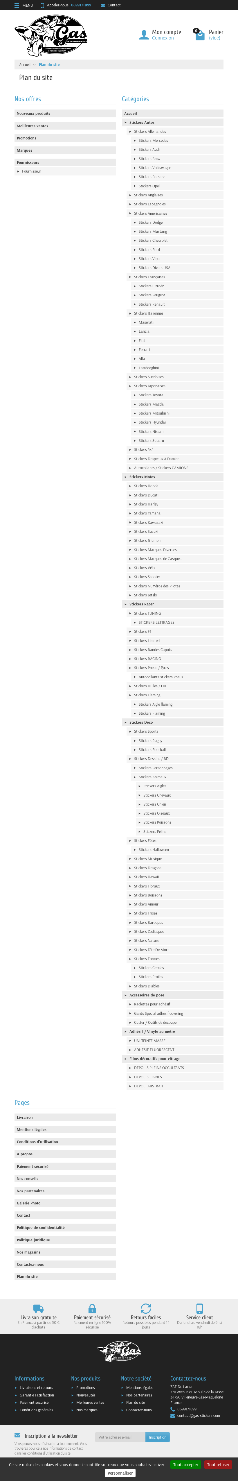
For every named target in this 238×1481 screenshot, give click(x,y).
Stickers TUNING (147, 613)
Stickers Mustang (153, 231)
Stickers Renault (152, 304)
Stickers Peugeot (152, 294)
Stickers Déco (141, 722)
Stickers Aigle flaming (155, 704)
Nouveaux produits (33, 113)
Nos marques (87, 1409)
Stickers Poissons (157, 822)
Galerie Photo (28, 1203)
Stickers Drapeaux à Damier (156, 458)
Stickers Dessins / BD (151, 758)
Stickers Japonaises (149, 385)
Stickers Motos (142, 476)
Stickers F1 (142, 631)
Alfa (142, 358)
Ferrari (144, 349)
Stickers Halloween (154, 849)
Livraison (25, 1117)
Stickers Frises (145, 913)
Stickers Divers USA (154, 267)
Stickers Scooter (147, 576)
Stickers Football (152, 749)
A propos (25, 1154)
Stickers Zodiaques (149, 931)
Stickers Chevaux (157, 795)
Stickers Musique (148, 858)
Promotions (26, 138)
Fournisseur (31, 171)
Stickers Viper (150, 258)
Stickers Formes (147, 958)
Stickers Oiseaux (156, 813)
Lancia (144, 331)
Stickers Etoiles (151, 976)
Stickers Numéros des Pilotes (157, 586)
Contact (114, 5)
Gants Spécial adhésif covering (158, 1013)
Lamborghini (149, 367)
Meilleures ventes (32, 125)
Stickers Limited (147, 640)
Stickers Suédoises (149, 376)
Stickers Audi (149, 149)
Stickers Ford (149, 249)
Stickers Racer (141, 604)
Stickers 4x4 (144, 449)
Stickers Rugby (150, 740)
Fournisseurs (28, 162)
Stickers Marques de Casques (157, 558)
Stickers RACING (147, 658)
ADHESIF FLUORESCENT (154, 1049)
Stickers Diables (147, 986)
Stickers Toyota (151, 394)
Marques (24, 150)
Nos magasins (28, 1252)
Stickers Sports (146, 731)
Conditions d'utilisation (37, 1141)
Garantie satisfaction (37, 1395)
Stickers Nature (146, 940)
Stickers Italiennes (148, 313)
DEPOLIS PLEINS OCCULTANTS (159, 1067)
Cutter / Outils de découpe (155, 1022)
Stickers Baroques (148, 922)
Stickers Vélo (144, 567)
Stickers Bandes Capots (153, 649)
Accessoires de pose (146, 995)
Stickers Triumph (147, 540)
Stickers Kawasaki (148, 522)
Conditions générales (36, 1409)
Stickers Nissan (151, 431)
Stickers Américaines (150, 213)
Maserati (146, 322)
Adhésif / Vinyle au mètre (152, 1031)
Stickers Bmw (149, 158)
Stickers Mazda (151, 404)
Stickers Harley (146, 504)
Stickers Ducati (146, 495)
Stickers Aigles (154, 785)
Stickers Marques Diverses (155, 549)
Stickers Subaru (151, 440)
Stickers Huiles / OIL (150, 685)
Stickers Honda (146, 485)
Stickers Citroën (151, 285)
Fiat (142, 340)
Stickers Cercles (151, 967)
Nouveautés (85, 1395)
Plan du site (27, 1276)
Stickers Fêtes (145, 840)
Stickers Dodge (151, 222)
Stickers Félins (154, 831)
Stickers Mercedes (153, 140)
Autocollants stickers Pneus (161, 676)
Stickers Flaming (147, 695)
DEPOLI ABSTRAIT (148, 1086)
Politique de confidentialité (41, 1227)
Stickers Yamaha (147, 513)
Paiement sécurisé (32, 1166)
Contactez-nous (30, 1264)
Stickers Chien (154, 804)
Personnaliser (120, 1473)
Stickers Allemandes (150, 131)
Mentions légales (31, 1129)
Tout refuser (218, 1464)
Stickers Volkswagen (155, 167)
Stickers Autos (141, 122)
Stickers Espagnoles (150, 204)
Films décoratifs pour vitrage (154, 1058)
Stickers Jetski (145, 595)
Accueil (130, 113)
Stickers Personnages (156, 767)
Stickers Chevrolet (153, 240)
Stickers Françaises (149, 276)
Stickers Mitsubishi (154, 413)
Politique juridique (33, 1239)
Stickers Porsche (152, 176)
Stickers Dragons (147, 867)
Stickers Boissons (148, 895)
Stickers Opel (149, 186)
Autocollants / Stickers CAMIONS (161, 467)
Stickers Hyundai (152, 422)
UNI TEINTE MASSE (149, 1040)
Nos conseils (27, 1178)
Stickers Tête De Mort (151, 949)
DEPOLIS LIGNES (148, 1077)
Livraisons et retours (36, 1387)
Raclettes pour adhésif (152, 1004)
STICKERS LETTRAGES (156, 622)
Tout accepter (185, 1464)
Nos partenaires (30, 1190)
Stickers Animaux (152, 776)
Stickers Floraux (147, 886)
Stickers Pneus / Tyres (151, 667)
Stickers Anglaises (148, 195)
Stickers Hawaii (146, 876)
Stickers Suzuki (146, 531)
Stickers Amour (146, 904)
